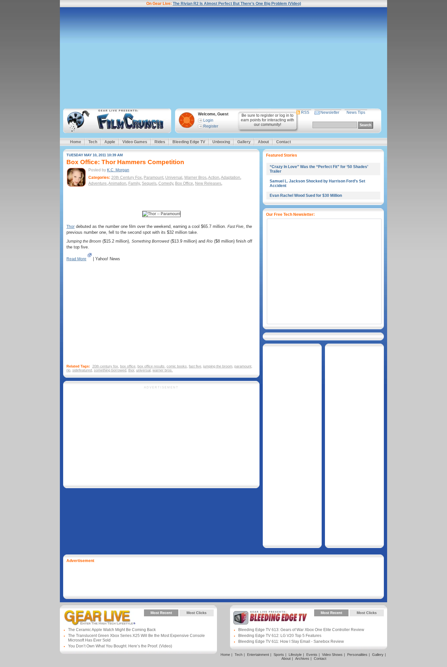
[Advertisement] (223, 58)
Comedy (165, 183)
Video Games (134, 142)
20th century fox (105, 366)
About (263, 142)
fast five (195, 366)
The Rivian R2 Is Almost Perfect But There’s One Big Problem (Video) (237, 3)
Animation (117, 183)
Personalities (357, 655)
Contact (283, 142)
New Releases (208, 183)
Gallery (244, 142)
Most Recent (161, 613)
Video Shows (332, 655)
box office (127, 366)
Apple (109, 142)
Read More (76, 259)
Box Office (184, 183)
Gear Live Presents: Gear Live (100, 617)
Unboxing (221, 142)
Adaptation (230, 177)
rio (68, 370)
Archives (302, 658)
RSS (305, 112)
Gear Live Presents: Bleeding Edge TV (270, 617)
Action (213, 177)
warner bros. (162, 370)
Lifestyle (295, 655)
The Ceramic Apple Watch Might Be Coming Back (112, 629)
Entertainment (258, 655)
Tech (92, 142)
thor (131, 370)
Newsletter (329, 112)
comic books (177, 366)
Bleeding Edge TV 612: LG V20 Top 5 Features (279, 635)
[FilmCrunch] (116, 121)
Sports (279, 655)
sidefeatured (82, 370)
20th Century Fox (126, 177)
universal (143, 370)
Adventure (97, 183)
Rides (159, 142)
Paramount (153, 177)
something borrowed (110, 370)
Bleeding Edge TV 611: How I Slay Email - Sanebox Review (291, 641)
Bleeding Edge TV (188, 142)
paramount (242, 366)
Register (210, 126)
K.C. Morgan (118, 170)
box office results (151, 366)
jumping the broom (217, 366)
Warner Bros (195, 177)
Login (208, 120)
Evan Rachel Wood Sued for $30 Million (306, 195)
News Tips (356, 112)
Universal (173, 177)
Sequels (149, 183)
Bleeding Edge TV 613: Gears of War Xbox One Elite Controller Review (301, 629)
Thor (70, 226)
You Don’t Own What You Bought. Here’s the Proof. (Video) (120, 646)
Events (311, 655)
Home (75, 142)
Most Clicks (196, 613)
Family (134, 183)
